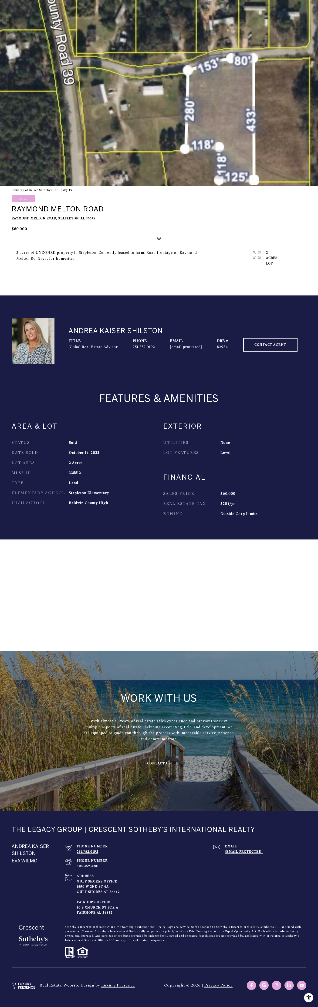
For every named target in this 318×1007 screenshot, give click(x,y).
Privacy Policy (218, 985)
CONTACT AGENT (270, 345)
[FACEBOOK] (251, 985)
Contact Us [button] (159, 763)
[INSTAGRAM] (276, 985)
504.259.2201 (88, 866)
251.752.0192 (144, 347)
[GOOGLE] (264, 985)
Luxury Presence (118, 985)
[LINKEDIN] (289, 985)
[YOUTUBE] (301, 985)
